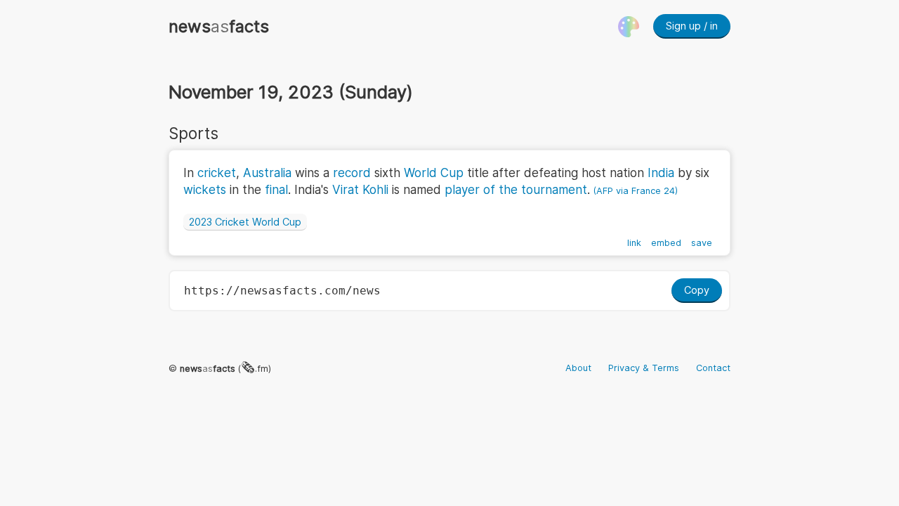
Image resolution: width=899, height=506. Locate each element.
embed (666, 243)
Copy (696, 290)
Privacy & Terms (643, 368)
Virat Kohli (360, 190)
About (578, 368)
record (352, 173)
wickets (204, 190)
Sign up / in (692, 26)
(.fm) (225, 368)
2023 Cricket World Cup (245, 222)
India (661, 173)
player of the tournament (516, 190)
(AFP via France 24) (635, 191)
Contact (713, 368)
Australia (267, 173)
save (701, 243)
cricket (216, 173)
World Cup (434, 173)
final (276, 190)
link (634, 243)
